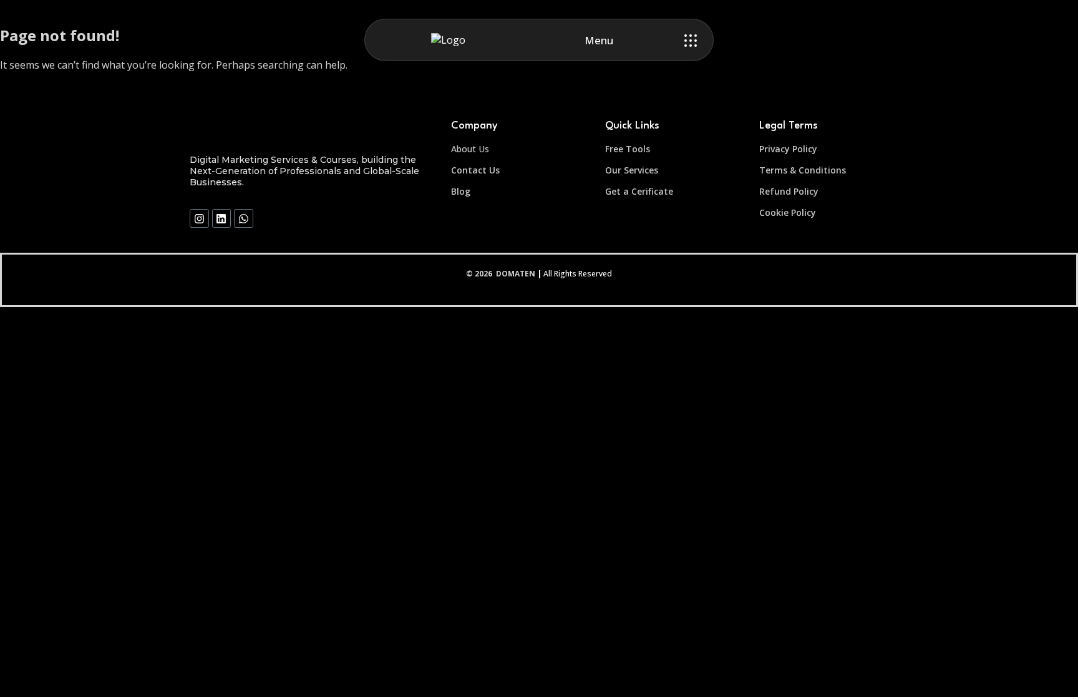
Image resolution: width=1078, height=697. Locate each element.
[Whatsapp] (243, 218)
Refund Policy (788, 191)
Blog (460, 191)
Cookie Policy (787, 212)
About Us (470, 149)
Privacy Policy (788, 149)
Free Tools (627, 149)
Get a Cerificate (639, 191)
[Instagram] (199, 218)
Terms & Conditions (802, 170)
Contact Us (475, 170)
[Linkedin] (221, 218)
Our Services (631, 170)
